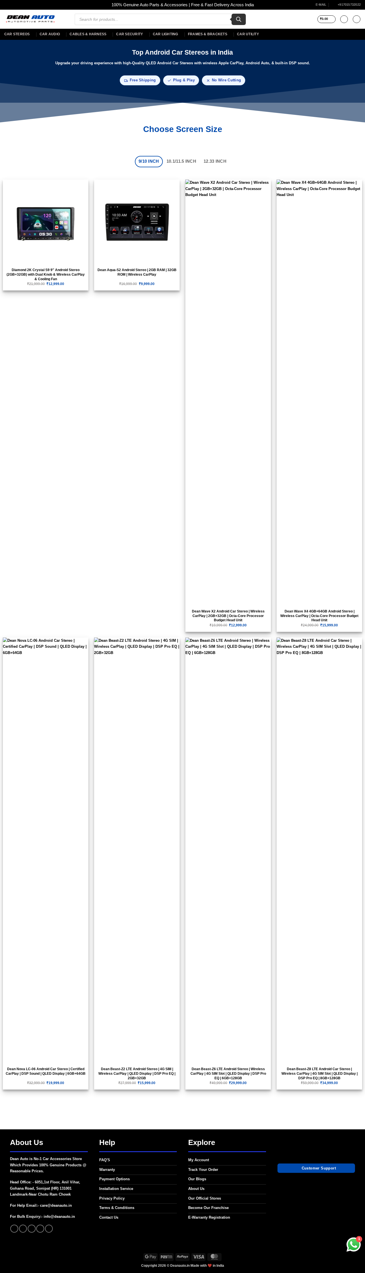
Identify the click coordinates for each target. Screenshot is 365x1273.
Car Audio (50, 34)
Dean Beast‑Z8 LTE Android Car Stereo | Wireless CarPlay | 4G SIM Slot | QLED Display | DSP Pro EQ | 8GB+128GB (319, 1073)
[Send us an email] (32, 1229)
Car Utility (248, 34)
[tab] (149, 161)
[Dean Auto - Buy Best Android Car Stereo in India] (30, 19)
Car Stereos (17, 34)
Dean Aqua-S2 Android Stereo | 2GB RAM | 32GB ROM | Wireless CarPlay (137, 272)
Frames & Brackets (207, 34)
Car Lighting (165, 34)
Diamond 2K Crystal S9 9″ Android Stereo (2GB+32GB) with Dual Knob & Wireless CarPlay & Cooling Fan (46, 274)
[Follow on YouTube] (49, 1229)
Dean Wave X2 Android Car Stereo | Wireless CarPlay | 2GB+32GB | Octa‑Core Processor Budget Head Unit (228, 615)
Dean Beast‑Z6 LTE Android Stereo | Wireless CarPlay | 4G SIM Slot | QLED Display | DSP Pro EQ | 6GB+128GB (228, 1073)
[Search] (239, 19)
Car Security (129, 34)
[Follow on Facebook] (14, 1229)
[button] (326, 19)
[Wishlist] (344, 19)
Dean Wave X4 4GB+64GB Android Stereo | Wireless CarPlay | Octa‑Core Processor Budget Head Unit (319, 615)
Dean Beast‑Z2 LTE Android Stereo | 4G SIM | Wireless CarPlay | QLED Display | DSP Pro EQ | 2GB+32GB (136, 1073)
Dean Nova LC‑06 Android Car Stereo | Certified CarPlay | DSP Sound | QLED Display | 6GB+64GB (46, 1071)
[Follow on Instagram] (23, 1229)
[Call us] (40, 1229)
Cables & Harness (88, 34)
